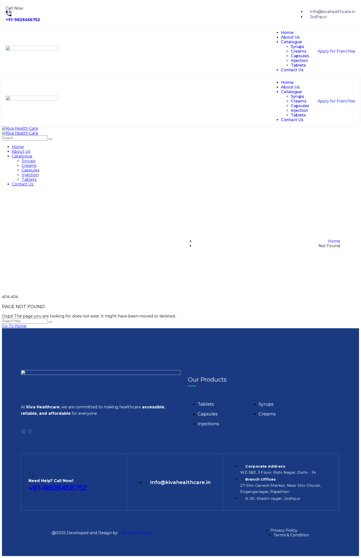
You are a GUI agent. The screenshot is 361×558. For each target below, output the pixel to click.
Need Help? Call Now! (50, 480)
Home (334, 241)
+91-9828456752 (23, 19)
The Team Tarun (135, 532)
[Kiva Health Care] (20, 128)
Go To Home (14, 326)
